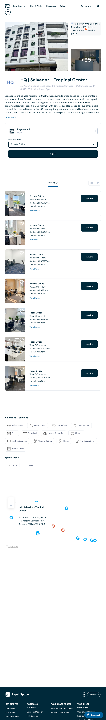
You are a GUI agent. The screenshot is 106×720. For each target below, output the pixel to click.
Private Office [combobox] (18, 144)
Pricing (63, 6)
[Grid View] (98, 183)
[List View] (91, 183)
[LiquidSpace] (17, 694)
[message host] (94, 131)
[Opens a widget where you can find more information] (93, 715)
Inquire (53, 154)
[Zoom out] (11, 505)
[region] (53, 521)
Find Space (10, 712)
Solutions (17, 6)
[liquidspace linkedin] (84, 694)
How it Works (36, 6)
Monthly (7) (53, 182)
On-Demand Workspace (62, 708)
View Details (35, 210)
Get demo (86, 6)
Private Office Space (60, 712)
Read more (10, 116)
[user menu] (8, 12)
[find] (98, 6)
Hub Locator (32, 716)
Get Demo (10, 708)
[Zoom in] (11, 500)
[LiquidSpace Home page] (7, 6)
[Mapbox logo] (12, 546)
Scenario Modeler (35, 712)
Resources (51, 6)
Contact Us (94, 694)
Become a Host (12, 716)
